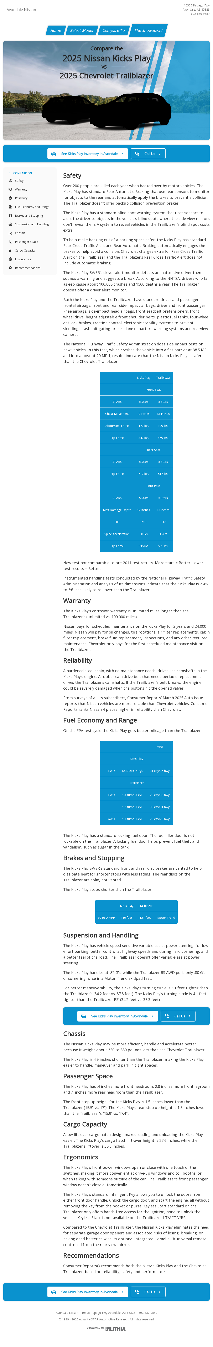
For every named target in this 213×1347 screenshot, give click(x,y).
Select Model (82, 30)
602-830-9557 (200, 14)
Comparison (22, 173)
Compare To (114, 30)
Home (56, 30)
